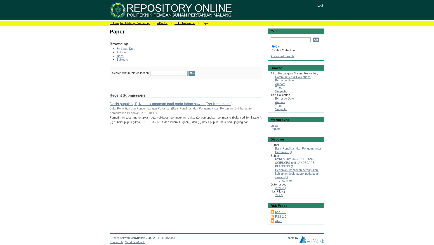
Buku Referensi (185, 23)
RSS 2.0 (280, 216)
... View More (283, 181)
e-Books (162, 23)
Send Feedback (135, 242)
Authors (121, 52)
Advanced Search (282, 56)
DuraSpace (168, 238)
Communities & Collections (293, 77)
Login (320, 5)
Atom (278, 221)
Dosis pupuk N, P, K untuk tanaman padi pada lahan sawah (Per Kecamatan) (171, 104)
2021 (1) (280, 188)
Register (276, 129)
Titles (120, 56)
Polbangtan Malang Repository (130, 23)
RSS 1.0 (280, 212)
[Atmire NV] (312, 240)
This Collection (285, 50)
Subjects (122, 59)
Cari (278, 46)
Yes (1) (279, 195)
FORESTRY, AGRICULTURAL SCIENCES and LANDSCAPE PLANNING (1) (295, 163)
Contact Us (116, 242)
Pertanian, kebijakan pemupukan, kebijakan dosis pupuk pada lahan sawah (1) (297, 173)
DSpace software (120, 238)
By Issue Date (125, 48)
